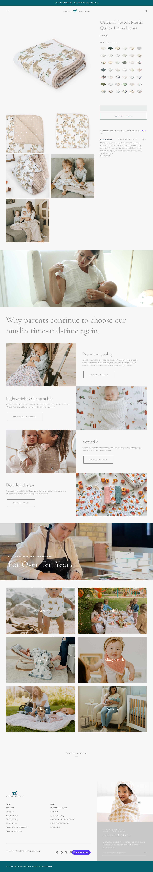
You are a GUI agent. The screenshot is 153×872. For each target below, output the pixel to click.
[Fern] (103, 84)
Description (106, 139)
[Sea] (103, 70)
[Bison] (111, 92)
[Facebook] (57, 852)
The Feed (10, 808)
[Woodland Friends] (132, 70)
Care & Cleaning (57, 815)
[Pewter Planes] (118, 56)
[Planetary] (118, 77)
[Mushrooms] (132, 63)
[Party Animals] (111, 70)
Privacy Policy (12, 819)
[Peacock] (118, 63)
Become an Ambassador (17, 827)
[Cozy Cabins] (139, 63)
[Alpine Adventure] (103, 63)
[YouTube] (71, 852)
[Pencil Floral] (125, 48)
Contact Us (55, 827)
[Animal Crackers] (132, 48)
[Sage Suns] (125, 63)
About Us (10, 812)
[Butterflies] (118, 84)
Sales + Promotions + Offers (62, 819)
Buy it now (123, 125)
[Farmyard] (139, 84)
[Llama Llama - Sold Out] (139, 92)
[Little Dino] (111, 56)
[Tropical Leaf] (125, 84)
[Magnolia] (103, 56)
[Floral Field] (139, 56)
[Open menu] (9, 11)
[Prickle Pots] (118, 92)
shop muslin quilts (99, 374)
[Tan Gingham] (103, 48)
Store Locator (12, 815)
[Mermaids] (111, 84)
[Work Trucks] (103, 92)
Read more (105, 156)
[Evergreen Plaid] (111, 48)
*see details (93, 2)
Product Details (128, 139)
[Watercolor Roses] (139, 70)
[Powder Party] (132, 77)
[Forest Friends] (125, 77)
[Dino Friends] (125, 92)
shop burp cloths (98, 460)
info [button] (8, 804)
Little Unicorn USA (17, 866)
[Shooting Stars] (139, 77)
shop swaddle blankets (25, 416)
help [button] (52, 804)
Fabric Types (11, 823)
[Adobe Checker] (111, 63)
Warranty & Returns (58, 808)
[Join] (145, 852)
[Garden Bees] (118, 70)
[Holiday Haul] (103, 77)
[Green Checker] (125, 56)
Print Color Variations (59, 823)
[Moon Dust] (139, 48)
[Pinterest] (62, 852)
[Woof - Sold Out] (132, 92)
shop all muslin (21, 503)
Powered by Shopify (42, 866)
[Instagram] (66, 852)
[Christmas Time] (111, 77)
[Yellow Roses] (118, 48)
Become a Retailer (14, 831)
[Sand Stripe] (132, 56)
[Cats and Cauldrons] (125, 70)
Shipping (54, 812)
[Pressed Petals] (132, 84)
